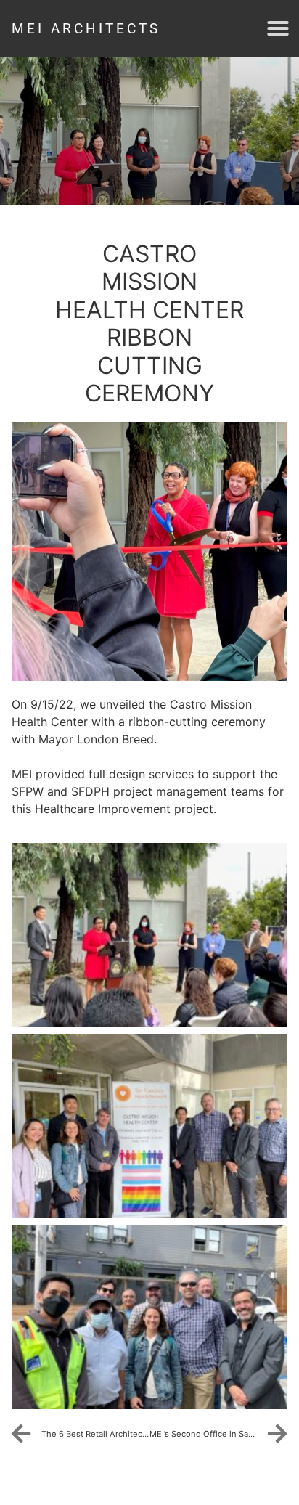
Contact (206, 1481)
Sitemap (140, 1481)
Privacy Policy (57, 1481)
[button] (278, 28)
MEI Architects (86, 28)
